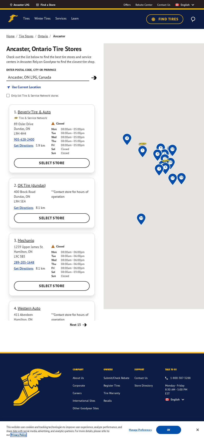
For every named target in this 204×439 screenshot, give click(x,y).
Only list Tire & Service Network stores (34, 95)
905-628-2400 (24, 139)
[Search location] (94, 78)
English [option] (185, 5)
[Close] (197, 429)
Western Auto (29, 308)
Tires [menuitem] (26, 18)
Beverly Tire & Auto (34, 111)
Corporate (79, 385)
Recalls (108, 400)
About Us (78, 378)
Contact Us (141, 378)
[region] (102, 430)
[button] (142, 150)
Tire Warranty (112, 393)
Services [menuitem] (61, 18)
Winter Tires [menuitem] (42, 18)
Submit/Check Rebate (116, 378)
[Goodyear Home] (13, 18)
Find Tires (167, 19)
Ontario (43, 36)
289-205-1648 (24, 262)
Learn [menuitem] (75, 18)
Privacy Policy (18, 435)
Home (10, 36)
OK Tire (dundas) (32, 185)
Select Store (51, 163)
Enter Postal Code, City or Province (31, 69)
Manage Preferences (140, 429)
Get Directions (23, 145)
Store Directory (143, 385)
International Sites (84, 400)
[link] (53, 5)
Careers (77, 393)
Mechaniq (26, 240)
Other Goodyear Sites (86, 408)
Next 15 (76, 325)
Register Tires (112, 385)
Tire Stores (26, 36)
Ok (168, 429)
